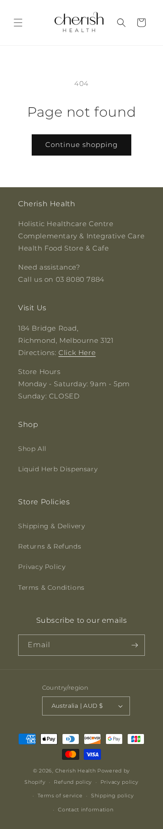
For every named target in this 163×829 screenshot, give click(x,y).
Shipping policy (112, 795)
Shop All (32, 449)
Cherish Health (75, 770)
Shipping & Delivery (51, 526)
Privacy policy (120, 782)
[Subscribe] (134, 645)
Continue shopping (81, 144)
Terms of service (60, 795)
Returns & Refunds (49, 546)
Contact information (85, 809)
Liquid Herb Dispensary (57, 469)
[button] (18, 23)
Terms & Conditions (51, 587)
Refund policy (73, 782)
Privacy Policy (41, 567)
